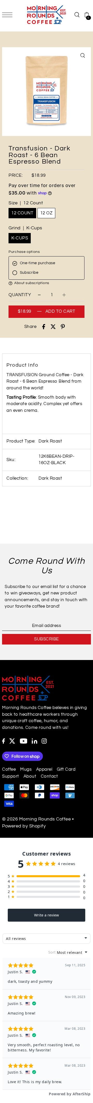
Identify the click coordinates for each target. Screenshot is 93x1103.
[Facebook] (3, 741)
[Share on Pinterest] (62, 327)
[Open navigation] (8, 14)
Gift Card (66, 769)
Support (10, 776)
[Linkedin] (34, 741)
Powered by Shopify (24, 826)
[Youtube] (23, 741)
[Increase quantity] (64, 295)
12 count (22, 213)
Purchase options (24, 252)
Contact (49, 776)
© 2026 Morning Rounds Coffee (36, 819)
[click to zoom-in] (82, 55)
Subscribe (46, 639)
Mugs (26, 769)
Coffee (9, 769)
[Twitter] (12, 741)
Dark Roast (50, 478)
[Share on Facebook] (43, 327)
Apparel (44, 769)
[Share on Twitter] (53, 327)
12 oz (46, 213)
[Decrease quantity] (39, 295)
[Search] (76, 14)
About (30, 776)
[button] (46, 283)
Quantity (20, 295)
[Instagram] (44, 741)
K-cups (19, 238)
